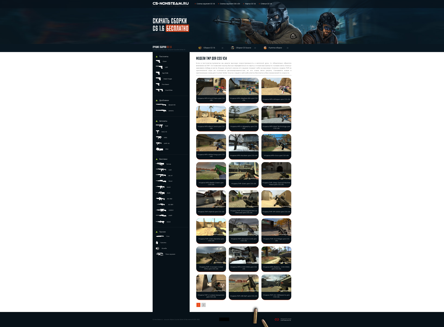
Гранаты (163, 242)
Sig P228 (165, 73)
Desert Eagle (167, 79)
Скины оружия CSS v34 (230, 4)
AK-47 (170, 175)
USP (166, 67)
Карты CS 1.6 (250, 4)
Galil (170, 170)
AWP (170, 215)
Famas (168, 164)
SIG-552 (169, 199)
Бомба (164, 248)
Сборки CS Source (243, 48)
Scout (170, 181)
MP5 (165, 137)
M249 (168, 222)
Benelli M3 (171, 105)
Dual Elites (168, 90)
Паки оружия (170, 254)
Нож (167, 236)
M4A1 (168, 187)
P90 (166, 149)
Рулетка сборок (275, 48)
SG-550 (170, 204)
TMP (166, 126)
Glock (164, 61)
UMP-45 (166, 143)
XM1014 (171, 111)
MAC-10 (164, 132)
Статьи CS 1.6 (266, 4)
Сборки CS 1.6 (209, 48)
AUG (168, 193)
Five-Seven (165, 84)
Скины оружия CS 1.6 (206, 4)
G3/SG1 (170, 210)
